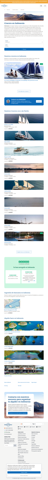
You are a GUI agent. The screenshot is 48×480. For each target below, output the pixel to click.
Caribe (32, 442)
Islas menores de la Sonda (24, 382)
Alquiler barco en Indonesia (23, 252)
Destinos (8, 9)
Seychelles (33, 444)
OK (15, 445)
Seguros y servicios (22, 442)
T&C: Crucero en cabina (23, 451)
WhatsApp (8, 432)
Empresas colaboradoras (23, 439)
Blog (20, 428)
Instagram (33, 426)
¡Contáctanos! (9, 434)
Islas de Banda (7, 382)
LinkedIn (39, 426)
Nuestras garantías (22, 437)
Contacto (39, 101)
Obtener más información (25, 469)
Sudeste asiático (15, 9)
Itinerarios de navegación (37, 449)
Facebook (21, 426)
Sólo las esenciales (24, 475)
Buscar (24, 49)
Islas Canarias (34, 433)
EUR (34, 424)
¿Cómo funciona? (22, 435)
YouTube (27, 426)
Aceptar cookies (24, 472)
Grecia (32, 439)
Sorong (6, 385)
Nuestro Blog (21, 456)
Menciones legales (22, 449)
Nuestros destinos (35, 445)
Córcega (33, 440)
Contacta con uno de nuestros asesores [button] (18, 413)
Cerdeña (33, 435)
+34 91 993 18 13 (9, 428)
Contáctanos (21, 457)
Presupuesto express (36, 451)
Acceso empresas (22, 462)
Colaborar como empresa (23, 463)
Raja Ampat (34, 382)
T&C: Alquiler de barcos (23, 452)
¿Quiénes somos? (22, 433)
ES (22, 424)
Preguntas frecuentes (23, 444)
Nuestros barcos (35, 447)
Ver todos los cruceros (23, 91)
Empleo (19, 447)
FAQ (19, 454)
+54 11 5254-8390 (9, 430)
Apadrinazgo (21, 440)
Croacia (33, 437)
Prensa (19, 445)
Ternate (19, 385)
